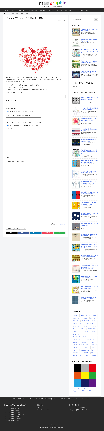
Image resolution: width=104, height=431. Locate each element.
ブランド (76, 334)
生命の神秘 (76, 352)
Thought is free (60, 427)
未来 (93, 347)
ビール (93, 331)
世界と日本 (76, 339)
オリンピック (77, 323)
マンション (89, 334)
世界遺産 (76, 342)
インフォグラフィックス (88, 320)
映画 (86, 347)
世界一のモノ (89, 339)
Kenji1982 (62, 224)
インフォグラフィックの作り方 (12, 410)
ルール (85, 336)
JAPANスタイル (85, 315)
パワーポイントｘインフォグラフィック (15, 420)
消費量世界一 (85, 350)
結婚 (75, 355)
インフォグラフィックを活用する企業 (14, 416)
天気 (75, 344)
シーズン (94, 326)
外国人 (93, 342)
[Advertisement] (36, 32)
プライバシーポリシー (43, 409)
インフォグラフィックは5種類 (12, 412)
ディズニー (91, 328)
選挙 (94, 355)
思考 (88, 344)
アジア (92, 318)
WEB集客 (76, 318)
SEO (94, 315)
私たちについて (41, 408)
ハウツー (85, 331)
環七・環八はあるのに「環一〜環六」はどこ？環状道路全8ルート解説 (89, 51)
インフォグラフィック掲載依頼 (80, 389)
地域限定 (85, 342)
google (75, 315)
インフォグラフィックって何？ (12, 408)
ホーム (6, 13)
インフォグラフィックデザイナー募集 (19, 13)
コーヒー (76, 326)
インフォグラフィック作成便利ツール (14, 414)
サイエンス (84, 326)
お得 (85, 318)
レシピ (93, 336)
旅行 (94, 344)
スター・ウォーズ (78, 328)
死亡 (75, 350)
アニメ (75, 320)
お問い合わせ (76, 391)
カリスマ (90, 323)
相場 (93, 352)
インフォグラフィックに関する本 (13, 418)
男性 (86, 352)
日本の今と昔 (77, 347)
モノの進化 (76, 336)
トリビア (76, 331)
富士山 (81, 344)
